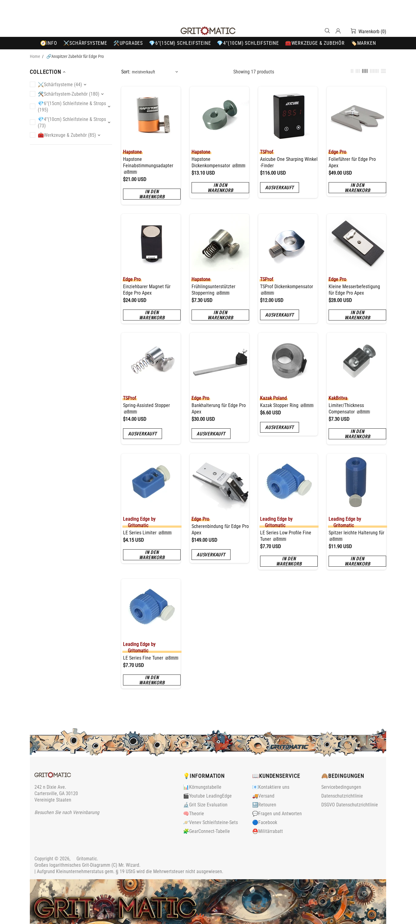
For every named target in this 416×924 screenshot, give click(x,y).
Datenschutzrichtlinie (342, 796)
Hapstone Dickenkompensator (218, 162)
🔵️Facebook (264, 822)
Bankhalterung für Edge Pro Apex (219, 408)
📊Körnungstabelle (202, 787)
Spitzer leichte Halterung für (356, 536)
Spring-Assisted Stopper (146, 408)
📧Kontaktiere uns (270, 787)
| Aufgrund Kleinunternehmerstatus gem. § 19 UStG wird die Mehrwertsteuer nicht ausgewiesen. (128, 871)
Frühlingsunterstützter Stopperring (213, 290)
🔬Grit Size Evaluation (205, 805)
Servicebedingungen (341, 787)
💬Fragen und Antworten (277, 813)
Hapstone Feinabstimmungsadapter (148, 165)
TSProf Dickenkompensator (286, 290)
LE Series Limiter (147, 533)
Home (35, 56)
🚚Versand (263, 796)
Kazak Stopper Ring (286, 405)
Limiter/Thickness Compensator (349, 408)
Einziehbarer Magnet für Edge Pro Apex (147, 290)
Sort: (125, 72)
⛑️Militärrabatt (267, 831)
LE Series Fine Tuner (150, 658)
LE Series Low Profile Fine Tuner (285, 536)
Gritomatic (208, 31)
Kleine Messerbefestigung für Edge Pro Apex (354, 290)
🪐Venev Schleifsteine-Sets (210, 822)
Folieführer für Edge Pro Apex (352, 162)
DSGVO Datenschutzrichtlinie (349, 805)
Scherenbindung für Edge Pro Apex (220, 529)
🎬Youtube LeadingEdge (207, 796)
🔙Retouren (264, 805)
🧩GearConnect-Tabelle (206, 831)
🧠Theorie (193, 813)
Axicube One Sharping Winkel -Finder (289, 162)
